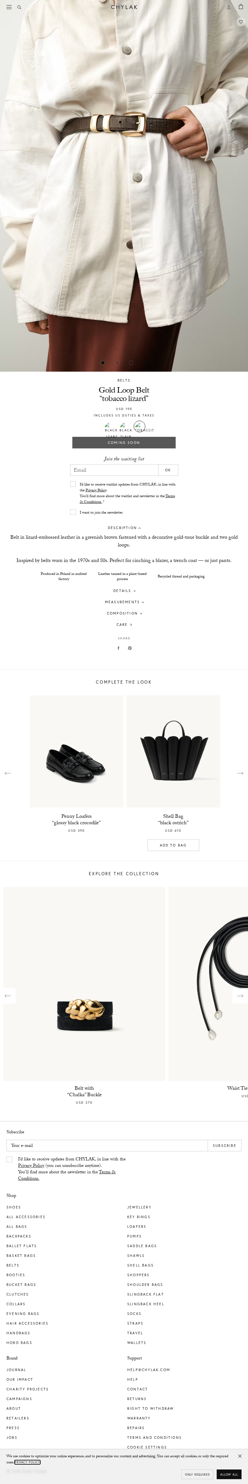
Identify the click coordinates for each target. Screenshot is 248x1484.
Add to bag (173, 845)
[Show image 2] (131, 363)
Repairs (136, 1428)
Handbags (18, 1333)
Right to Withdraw (150, 1408)
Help (132, 1379)
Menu (9, 7)
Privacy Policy (96, 490)
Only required (197, 1474)
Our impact (19, 1379)
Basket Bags (21, 1255)
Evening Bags (22, 1313)
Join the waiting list (124, 459)
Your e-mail (22, 1146)
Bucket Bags (21, 1284)
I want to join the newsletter (101, 513)
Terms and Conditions (154, 1437)
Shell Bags (140, 1265)
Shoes (13, 1207)
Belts (124, 380)
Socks (134, 1313)
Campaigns (19, 1399)
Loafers (136, 1226)
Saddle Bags (142, 1246)
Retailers (17, 1418)
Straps (135, 1323)
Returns (137, 1399)
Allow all (229, 1474)
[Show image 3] (145, 363)
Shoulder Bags (145, 1284)
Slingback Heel (145, 1304)
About (13, 1408)
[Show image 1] (117, 363)
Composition (122, 613)
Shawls (136, 1255)
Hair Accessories (27, 1323)
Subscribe (224, 1145)
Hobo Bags (19, 1342)
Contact (137, 1389)
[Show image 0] (103, 363)
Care (122, 624)
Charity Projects (27, 1389)
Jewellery (139, 1207)
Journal (16, 1370)
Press (13, 1428)
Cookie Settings (147, 1447)
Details (122, 590)
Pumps (134, 1236)
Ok (168, 470)
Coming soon (124, 442)
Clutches (17, 1294)
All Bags (16, 1226)
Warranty (139, 1418)
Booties (15, 1275)
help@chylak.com (148, 1370)
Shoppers (138, 1275)
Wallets (136, 1342)
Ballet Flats (21, 1246)
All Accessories (26, 1217)
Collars (16, 1304)
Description (122, 528)
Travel (135, 1333)
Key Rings (138, 1217)
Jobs (11, 1437)
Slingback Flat (145, 1294)
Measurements (122, 602)
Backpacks (18, 1236)
